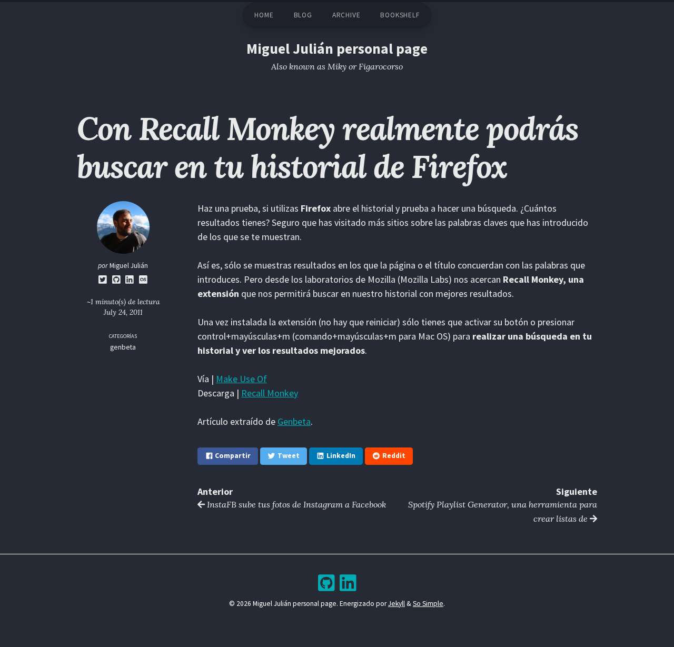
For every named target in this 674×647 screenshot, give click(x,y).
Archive (346, 15)
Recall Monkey (269, 393)
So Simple (428, 603)
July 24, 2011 (123, 312)
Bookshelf (399, 15)
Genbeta (294, 421)
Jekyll (396, 603)
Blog (303, 15)
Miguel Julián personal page (337, 48)
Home (263, 15)
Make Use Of (241, 379)
